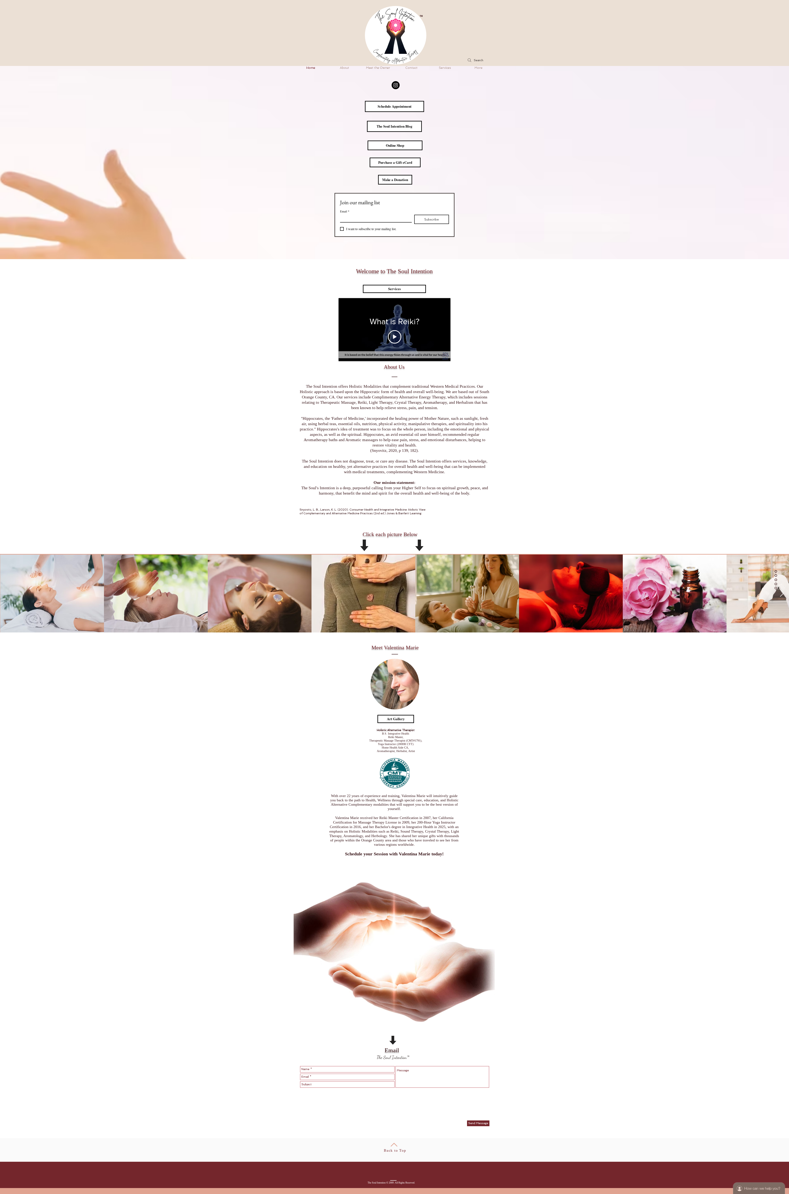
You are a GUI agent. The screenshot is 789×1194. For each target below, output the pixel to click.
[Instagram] (396, 85)
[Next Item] (782, 593)
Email (344, 211)
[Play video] (394, 337)
